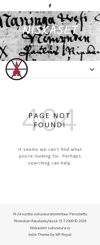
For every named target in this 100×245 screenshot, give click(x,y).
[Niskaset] (17, 69)
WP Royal (63, 234)
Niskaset (50, 31)
